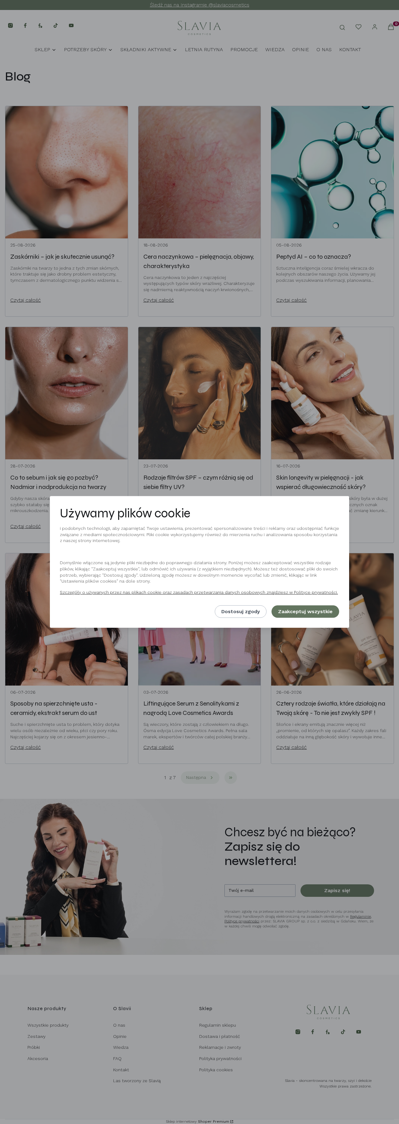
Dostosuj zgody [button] (240, 611)
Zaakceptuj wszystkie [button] (305, 611)
